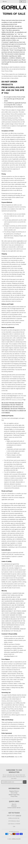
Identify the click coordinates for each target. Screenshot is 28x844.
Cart (23, 1)
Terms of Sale (14, 792)
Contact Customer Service (14, 807)
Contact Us (18, 815)
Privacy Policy (14, 796)
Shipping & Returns (14, 791)
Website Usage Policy (14, 794)
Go (25, 782)
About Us (14, 804)
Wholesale (14, 806)
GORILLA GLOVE (16, 839)
